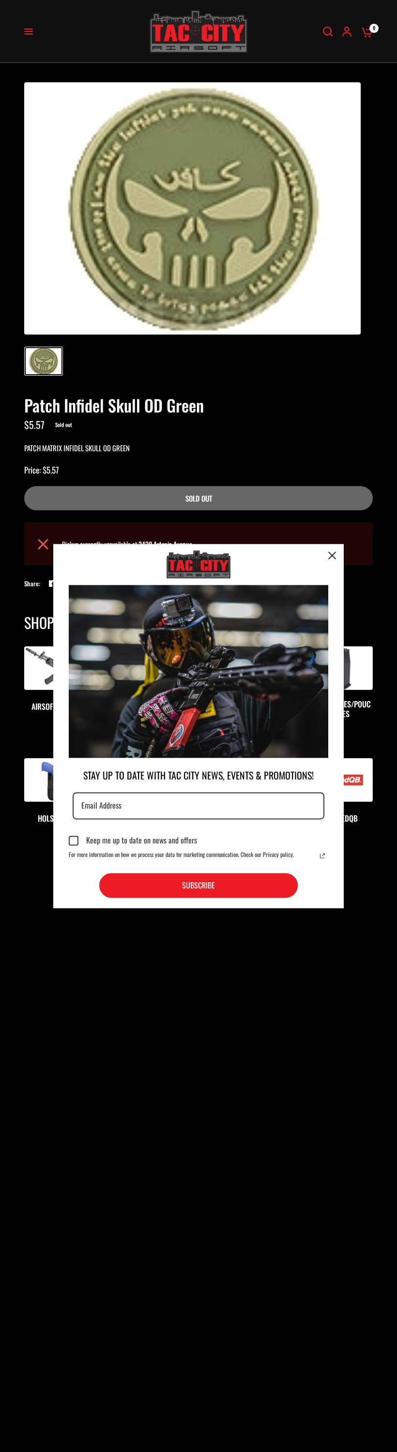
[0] (364, 31)
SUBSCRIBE (198, 885)
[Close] (332, 555)
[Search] (327, 31)
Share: (32, 584)
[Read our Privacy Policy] (322, 855)
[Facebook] (52, 583)
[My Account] (346, 31)
